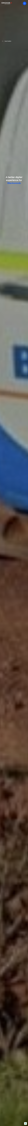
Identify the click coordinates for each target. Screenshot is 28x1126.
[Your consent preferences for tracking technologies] (25, 1123)
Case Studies (7, 41)
